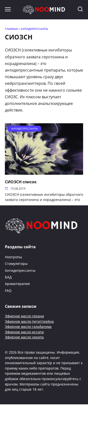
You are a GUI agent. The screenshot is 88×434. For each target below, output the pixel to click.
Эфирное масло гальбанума (28, 326)
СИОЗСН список (21, 181)
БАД (8, 277)
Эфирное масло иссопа (24, 332)
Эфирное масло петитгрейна (29, 321)
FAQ (8, 290)
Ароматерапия (17, 283)
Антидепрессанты (34, 29)
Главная (11, 29)
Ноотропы (13, 257)
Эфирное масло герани (24, 316)
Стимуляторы (16, 263)
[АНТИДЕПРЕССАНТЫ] (44, 171)
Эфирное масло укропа (24, 337)
